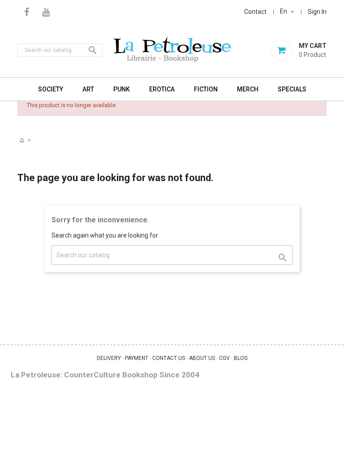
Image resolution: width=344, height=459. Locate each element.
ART (88, 89)
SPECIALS (292, 89)
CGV (224, 358)
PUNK (121, 89)
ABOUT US (202, 358)
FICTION (206, 89)
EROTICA (162, 89)
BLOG (241, 358)
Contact (255, 11)
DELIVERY (109, 358)
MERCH (247, 89)
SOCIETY (50, 89)
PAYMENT (136, 358)
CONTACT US (168, 358)
